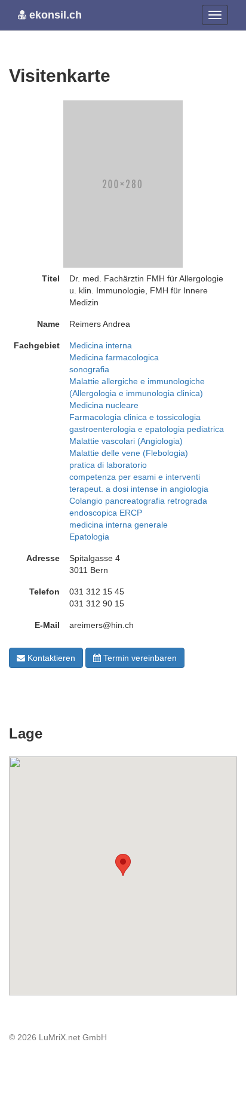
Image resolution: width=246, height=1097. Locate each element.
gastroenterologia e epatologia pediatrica (146, 429)
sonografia (89, 369)
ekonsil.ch (54, 15)
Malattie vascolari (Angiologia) (126, 441)
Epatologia (89, 536)
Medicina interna (100, 345)
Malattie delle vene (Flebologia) (128, 453)
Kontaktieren (50, 658)
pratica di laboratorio (108, 465)
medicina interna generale (118, 524)
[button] (123, 865)
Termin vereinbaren (139, 658)
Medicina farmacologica (114, 357)
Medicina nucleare (104, 405)
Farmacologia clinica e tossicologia (135, 417)
